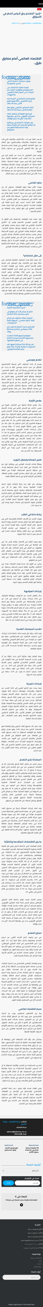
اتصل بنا (39, 1264)
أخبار (40, 1261)
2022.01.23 (15, 23)
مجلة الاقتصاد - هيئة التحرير (32, 23)
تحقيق (39, 9)
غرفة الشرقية (38, 1266)
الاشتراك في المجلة (36, 1258)
